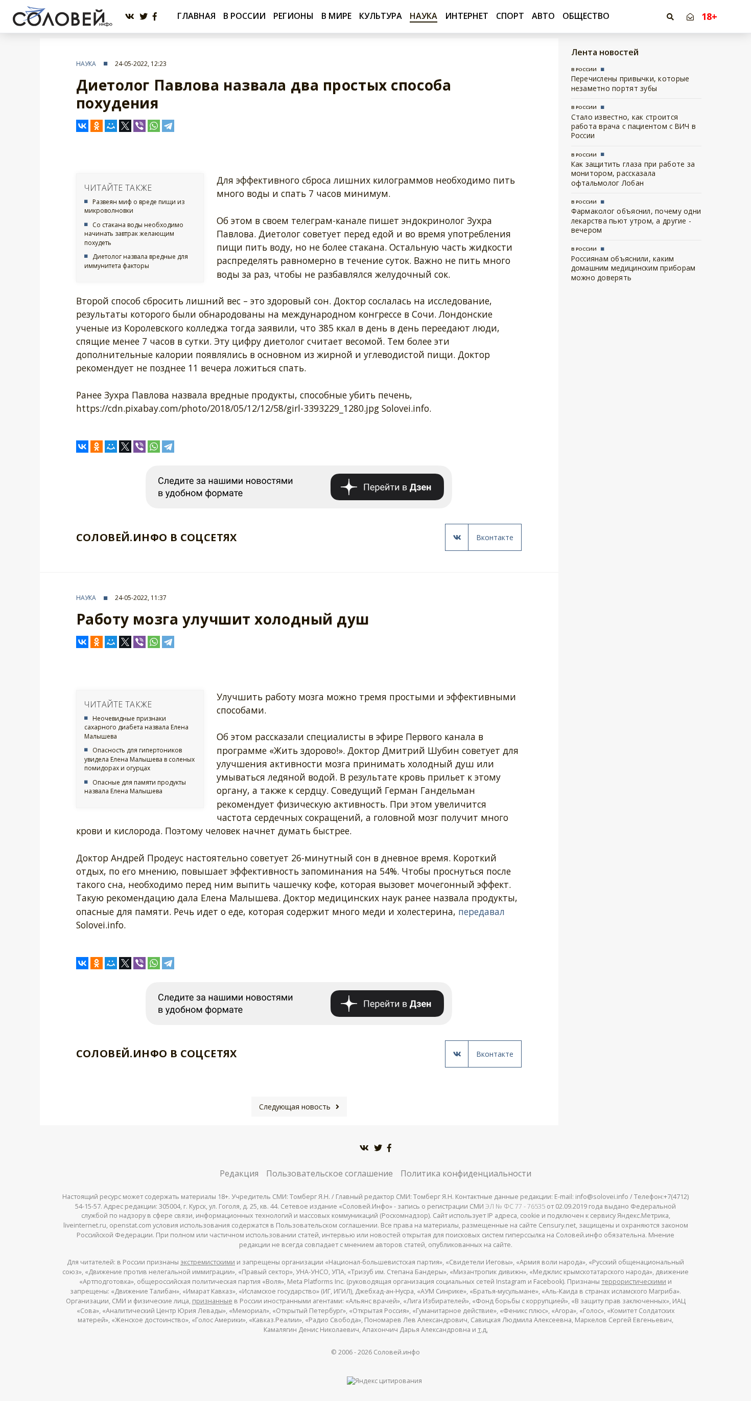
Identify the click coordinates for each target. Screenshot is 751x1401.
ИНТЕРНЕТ (466, 15)
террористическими (633, 1281)
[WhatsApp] (154, 126)
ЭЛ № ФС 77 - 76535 (515, 1206)
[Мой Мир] (111, 126)
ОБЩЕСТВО (585, 15)
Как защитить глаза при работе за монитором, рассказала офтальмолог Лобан (633, 173)
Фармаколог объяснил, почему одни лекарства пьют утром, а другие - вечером (636, 220)
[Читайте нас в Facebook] (155, 16)
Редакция (239, 1173)
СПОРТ (510, 15)
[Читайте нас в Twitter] (143, 16)
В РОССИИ (244, 15)
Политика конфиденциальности (466, 1173)
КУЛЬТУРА (380, 15)
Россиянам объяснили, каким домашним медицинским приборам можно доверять (633, 268)
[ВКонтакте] (82, 126)
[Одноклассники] (96, 126)
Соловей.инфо (396, 1352)
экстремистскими (207, 1262)
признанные (212, 1301)
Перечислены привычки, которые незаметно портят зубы (630, 83)
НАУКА (423, 15)
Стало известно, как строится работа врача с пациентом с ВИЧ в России (633, 126)
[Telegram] (168, 126)
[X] (125, 126)
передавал (481, 911)
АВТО (543, 15)
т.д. (483, 1329)
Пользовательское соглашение (329, 1173)
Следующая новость (295, 1106)
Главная (196, 16)
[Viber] (139, 126)
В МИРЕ (336, 15)
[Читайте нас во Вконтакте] (129, 16)
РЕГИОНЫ (293, 15)
